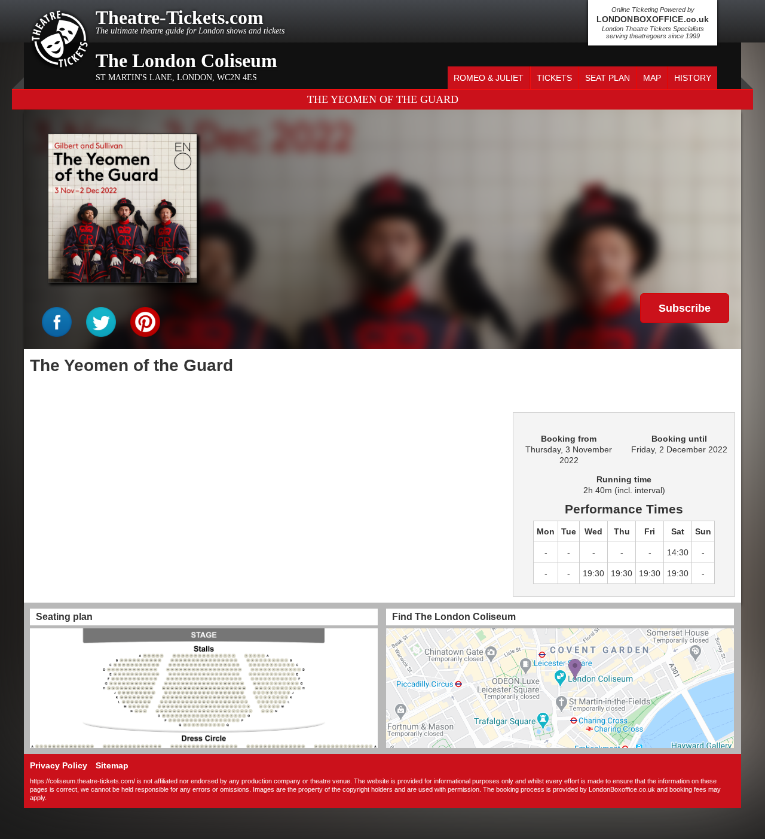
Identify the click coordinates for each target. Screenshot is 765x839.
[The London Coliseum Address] (560, 688)
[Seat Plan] (204, 688)
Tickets (554, 78)
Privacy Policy (58, 765)
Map (652, 78)
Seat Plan (607, 78)
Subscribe (685, 308)
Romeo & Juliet (489, 78)
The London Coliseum (186, 60)
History (692, 78)
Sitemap (112, 765)
